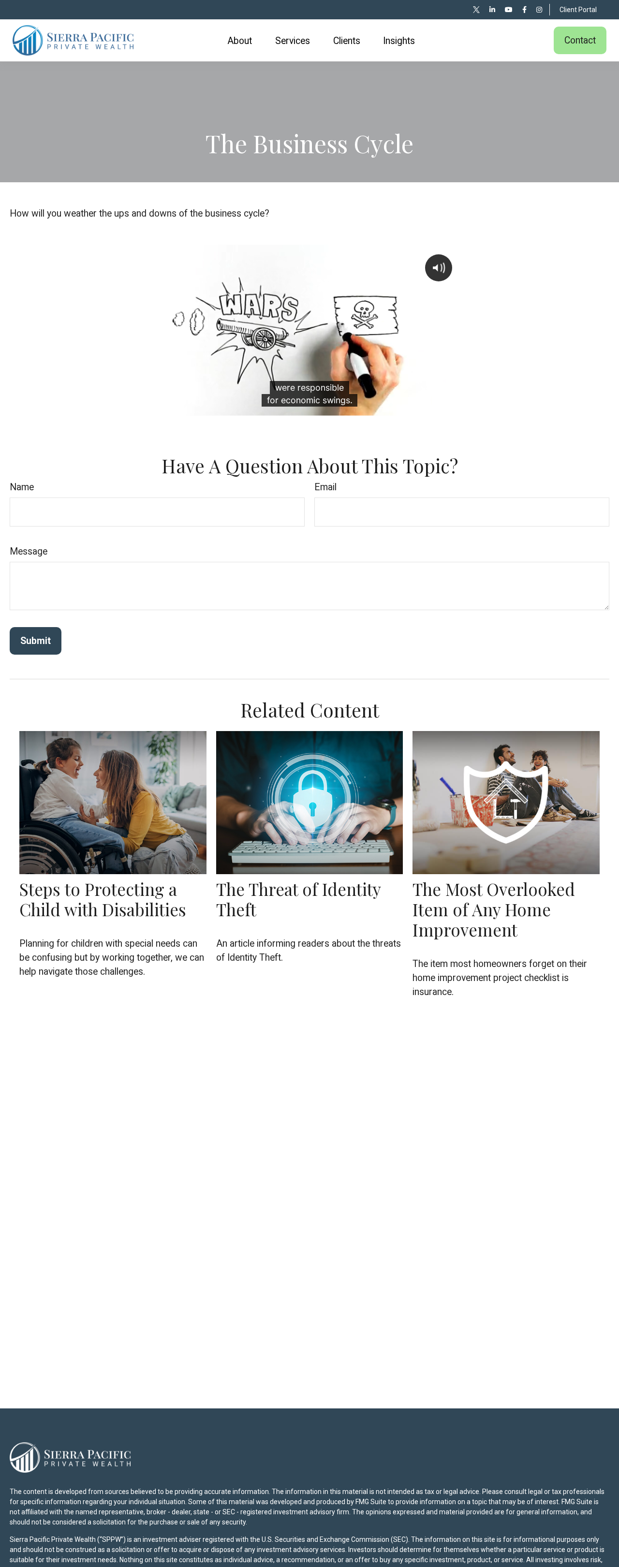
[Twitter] (476, 9)
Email (325, 487)
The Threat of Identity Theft (298, 899)
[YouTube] (509, 9)
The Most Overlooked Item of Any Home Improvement (494, 909)
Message (28, 551)
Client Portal (578, 10)
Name (22, 487)
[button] (240, 40)
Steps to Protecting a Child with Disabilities (102, 899)
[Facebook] (524, 9)
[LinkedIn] (492, 9)
